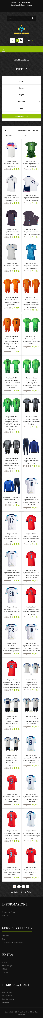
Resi (3, 939)
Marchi (4, 962)
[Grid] (5, 130)
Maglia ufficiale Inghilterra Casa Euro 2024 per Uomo (11, 197)
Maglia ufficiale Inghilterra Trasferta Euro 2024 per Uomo (12, 231)
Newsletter (6, 1002)
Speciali (5, 972)
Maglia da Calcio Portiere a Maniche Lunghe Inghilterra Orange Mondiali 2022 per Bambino (31, 302)
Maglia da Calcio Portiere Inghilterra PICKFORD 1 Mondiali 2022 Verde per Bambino (12, 383)
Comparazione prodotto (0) (27, 130)
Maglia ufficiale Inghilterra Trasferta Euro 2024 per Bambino (31, 231)
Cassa (29, 5)
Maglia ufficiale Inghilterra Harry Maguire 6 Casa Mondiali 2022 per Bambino (12, 760)
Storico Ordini (7, 996)
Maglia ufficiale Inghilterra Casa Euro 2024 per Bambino (31, 197)
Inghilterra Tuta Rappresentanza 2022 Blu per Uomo (31, 460)
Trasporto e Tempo (9, 912)
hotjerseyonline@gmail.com (13, 942)
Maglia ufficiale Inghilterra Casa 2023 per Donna (11, 265)
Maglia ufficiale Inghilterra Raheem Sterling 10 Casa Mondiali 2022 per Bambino (12, 721)
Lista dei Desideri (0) (25, 2)
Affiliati (4, 969)
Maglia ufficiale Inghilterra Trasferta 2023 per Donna (31, 265)
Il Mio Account (7, 992)
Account (13, 2)
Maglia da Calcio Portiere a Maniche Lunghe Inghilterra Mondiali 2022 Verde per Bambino (31, 383)
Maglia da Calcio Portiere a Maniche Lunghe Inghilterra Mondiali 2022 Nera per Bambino (12, 463)
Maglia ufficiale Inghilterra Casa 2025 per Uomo (11, 163)
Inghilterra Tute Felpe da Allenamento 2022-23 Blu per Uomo (11, 499)
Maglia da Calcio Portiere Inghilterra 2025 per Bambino (31, 163)
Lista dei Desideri (8, 999)
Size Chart (5, 915)
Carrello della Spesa (18, 5)
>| (27, 887)
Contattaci (5, 935)
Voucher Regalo (7, 966)
